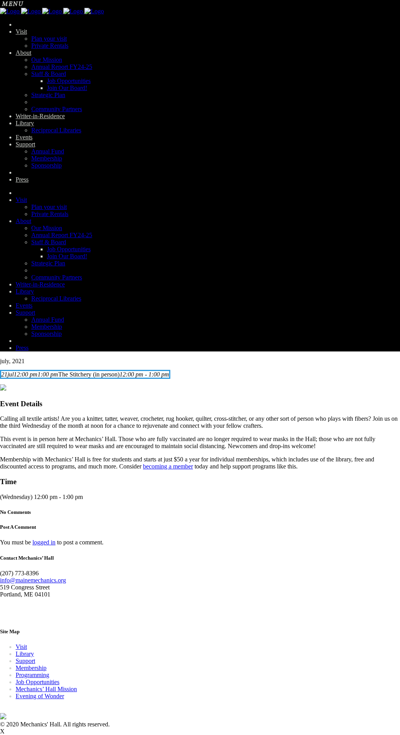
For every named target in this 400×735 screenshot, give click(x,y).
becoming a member (168, 466)
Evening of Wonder (40, 696)
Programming (32, 675)
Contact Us (14, 613)
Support (25, 661)
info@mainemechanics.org (33, 580)
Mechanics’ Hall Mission (46, 689)
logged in (43, 542)
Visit (21, 646)
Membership (31, 668)
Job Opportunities (37, 682)
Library (25, 653)
